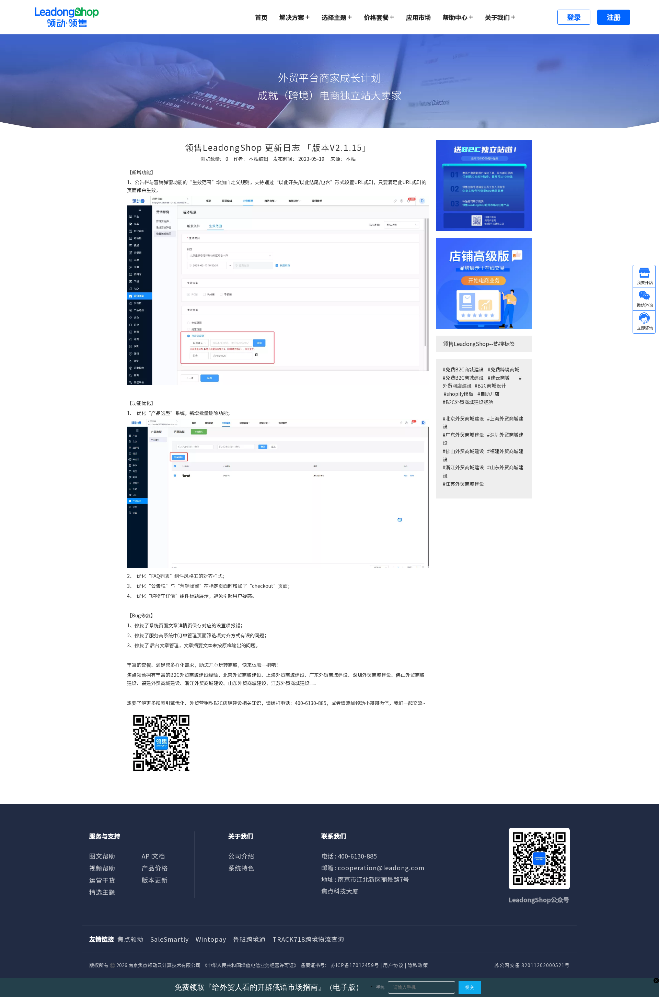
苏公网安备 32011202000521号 (532, 965)
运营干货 (102, 879)
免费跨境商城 (504, 369)
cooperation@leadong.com (381, 867)
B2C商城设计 (491, 385)
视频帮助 (102, 867)
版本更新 (155, 879)
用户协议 (393, 965)
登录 (574, 17)
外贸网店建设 (457, 385)
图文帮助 (102, 855)
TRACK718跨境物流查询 (308, 938)
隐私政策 (417, 965)
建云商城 (500, 377)
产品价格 (155, 867)
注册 (614, 17)
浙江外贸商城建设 (465, 467)
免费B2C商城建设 (465, 369)
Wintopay (211, 938)
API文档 (153, 855)
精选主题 (102, 891)
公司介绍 (241, 855)
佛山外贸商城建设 (465, 451)
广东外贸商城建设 (465, 434)
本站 (351, 158)
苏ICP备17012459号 (355, 965)
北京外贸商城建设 (465, 418)
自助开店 (489, 393)
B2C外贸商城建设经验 (469, 402)
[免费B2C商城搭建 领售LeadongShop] (484, 185)
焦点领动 (130, 938)
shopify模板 (460, 393)
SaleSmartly (169, 938)
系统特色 (241, 867)
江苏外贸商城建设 (465, 483)
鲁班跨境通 (249, 938)
